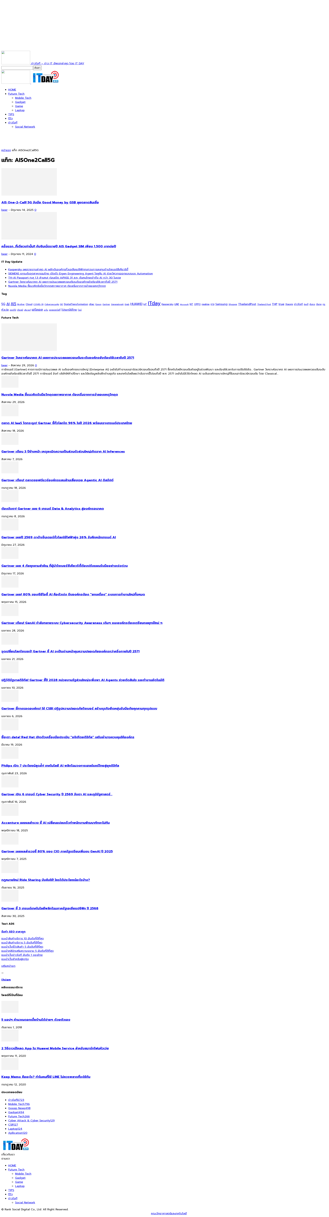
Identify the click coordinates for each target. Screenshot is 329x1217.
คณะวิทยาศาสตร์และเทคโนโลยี (169, 1214)
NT (191, 304)
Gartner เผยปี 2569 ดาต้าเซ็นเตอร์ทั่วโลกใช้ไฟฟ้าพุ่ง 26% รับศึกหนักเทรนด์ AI (58, 537)
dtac (91, 304)
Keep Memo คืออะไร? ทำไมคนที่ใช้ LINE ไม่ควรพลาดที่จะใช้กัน (45, 1076)
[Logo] (16, 83)
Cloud (29, 304)
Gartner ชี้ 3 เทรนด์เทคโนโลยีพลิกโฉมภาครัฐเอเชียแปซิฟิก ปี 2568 (49, 908)
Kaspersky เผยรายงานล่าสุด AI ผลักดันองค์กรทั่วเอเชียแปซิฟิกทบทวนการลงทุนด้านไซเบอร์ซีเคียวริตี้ (68, 269)
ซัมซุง (312, 304)
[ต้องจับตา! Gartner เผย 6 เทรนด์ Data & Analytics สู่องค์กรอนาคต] (10, 501)
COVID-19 (38, 304)
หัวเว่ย (5, 310)
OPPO (197, 304)
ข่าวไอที (12, 123)
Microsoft (184, 304)
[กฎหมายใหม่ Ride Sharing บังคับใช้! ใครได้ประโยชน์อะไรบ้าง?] (10, 872)
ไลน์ (80, 310)
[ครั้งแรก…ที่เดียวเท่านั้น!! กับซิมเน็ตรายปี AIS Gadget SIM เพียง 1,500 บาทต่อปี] (29, 239)
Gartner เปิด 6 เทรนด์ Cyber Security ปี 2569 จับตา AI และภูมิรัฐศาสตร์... (56, 794)
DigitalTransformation (76, 304)
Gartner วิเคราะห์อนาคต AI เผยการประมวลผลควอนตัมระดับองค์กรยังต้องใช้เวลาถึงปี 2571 (62, 282)
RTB (212, 304)
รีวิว (10, 118)
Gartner (106, 304)
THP (274, 304)
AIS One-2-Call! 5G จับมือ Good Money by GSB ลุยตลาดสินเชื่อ (50, 202)
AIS (13, 304)
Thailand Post (264, 304)
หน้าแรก (6, 150)
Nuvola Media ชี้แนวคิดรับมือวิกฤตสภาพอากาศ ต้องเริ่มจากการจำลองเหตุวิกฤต (57, 286)
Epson (98, 304)
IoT (145, 304)
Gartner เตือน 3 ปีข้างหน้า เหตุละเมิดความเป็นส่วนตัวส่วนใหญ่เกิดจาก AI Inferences (63, 451)
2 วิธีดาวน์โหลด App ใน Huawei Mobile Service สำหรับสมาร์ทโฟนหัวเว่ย (55, 1048)
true (281, 304)
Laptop (20, 110)
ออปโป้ (13, 310)
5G (3, 304)
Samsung (221, 304)
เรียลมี (20, 310)
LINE (176, 304)
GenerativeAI (117, 304)
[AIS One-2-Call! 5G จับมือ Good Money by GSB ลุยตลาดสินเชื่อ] (29, 195)
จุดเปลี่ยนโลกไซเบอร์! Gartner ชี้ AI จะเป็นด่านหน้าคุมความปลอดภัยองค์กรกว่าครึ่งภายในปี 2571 (70, 651)
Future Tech (16, 94)
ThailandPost (247, 304)
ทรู (324, 304)
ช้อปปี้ (306, 304)
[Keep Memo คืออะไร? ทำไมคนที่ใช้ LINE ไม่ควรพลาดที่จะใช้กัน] (10, 1069)
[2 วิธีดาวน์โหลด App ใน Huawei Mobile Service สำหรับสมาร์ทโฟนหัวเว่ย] (10, 1041)
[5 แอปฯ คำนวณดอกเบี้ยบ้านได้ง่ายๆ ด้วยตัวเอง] (10, 1012)
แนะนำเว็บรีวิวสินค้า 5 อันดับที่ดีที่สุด (22, 947)
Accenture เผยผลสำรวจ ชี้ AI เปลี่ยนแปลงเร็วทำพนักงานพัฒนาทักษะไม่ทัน (55, 822)
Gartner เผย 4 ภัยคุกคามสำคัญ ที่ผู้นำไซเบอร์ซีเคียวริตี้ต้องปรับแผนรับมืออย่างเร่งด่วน (64, 565)
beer (4, 210)
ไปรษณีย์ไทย (69, 310)
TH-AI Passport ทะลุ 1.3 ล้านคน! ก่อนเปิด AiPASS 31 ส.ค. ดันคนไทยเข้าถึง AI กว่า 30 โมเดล (64, 278)
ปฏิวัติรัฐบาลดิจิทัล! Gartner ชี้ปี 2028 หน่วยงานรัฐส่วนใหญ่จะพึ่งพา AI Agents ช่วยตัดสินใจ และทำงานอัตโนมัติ (82, 680)
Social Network (25, 127)
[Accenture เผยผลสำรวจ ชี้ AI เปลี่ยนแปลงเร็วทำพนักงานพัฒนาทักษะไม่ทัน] (10, 815)
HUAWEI (136, 304)
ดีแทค (319, 304)
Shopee (233, 304)
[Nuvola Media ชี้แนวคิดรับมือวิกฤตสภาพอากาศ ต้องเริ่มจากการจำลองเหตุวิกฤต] (10, 387)
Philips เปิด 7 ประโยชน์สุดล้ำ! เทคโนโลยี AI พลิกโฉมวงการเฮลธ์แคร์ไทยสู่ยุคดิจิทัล (60, 765)
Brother (21, 304)
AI (8, 304)
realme (206, 304)
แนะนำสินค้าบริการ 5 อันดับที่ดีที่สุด (21, 943)
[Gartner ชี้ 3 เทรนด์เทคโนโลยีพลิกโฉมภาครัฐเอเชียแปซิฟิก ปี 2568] (10, 901)
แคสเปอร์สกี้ (54, 310)
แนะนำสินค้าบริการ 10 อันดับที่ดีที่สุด (22, 939)
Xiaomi (289, 304)
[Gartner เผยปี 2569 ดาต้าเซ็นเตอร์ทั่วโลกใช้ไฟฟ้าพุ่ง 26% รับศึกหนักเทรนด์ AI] (10, 530)
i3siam (6, 980)
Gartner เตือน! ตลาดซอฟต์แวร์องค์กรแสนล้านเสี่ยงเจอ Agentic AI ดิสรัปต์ (57, 480)
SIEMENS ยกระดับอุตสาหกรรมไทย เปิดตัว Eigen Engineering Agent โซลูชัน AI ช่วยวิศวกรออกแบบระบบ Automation (80, 274)
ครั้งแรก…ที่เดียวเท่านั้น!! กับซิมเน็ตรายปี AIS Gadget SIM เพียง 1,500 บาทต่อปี (58, 246)
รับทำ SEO (38, 1214)
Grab (127, 304)
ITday (154, 303)
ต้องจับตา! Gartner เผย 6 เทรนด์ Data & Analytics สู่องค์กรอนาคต (52, 508)
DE (61, 304)
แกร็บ (46, 310)
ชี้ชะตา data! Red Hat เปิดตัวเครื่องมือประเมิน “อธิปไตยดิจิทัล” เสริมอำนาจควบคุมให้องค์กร (67, 737)
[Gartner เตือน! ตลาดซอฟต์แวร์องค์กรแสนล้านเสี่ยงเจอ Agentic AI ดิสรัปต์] (10, 472)
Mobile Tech (23, 98)
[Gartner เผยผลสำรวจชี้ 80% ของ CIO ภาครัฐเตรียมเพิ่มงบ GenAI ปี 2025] (10, 844)
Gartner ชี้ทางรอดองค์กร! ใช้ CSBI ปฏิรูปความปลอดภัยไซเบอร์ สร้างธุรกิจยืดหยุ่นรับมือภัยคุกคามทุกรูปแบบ (79, 708)
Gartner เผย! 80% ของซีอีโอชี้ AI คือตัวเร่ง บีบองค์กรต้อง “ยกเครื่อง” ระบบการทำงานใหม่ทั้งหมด (73, 594)
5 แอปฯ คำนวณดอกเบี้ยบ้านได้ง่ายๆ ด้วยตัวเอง (35, 1019)
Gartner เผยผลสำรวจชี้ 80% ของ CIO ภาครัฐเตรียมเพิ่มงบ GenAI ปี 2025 (57, 851)
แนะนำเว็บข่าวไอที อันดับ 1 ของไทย (22, 955)
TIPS (11, 114)
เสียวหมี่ (27, 310)
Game (19, 106)
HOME (12, 90)
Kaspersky (167, 304)
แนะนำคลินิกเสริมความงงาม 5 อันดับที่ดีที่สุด (27, 951)
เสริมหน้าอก (8, 966)
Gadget (20, 102)
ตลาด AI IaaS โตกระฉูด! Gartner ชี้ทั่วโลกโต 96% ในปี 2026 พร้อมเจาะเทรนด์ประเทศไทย (66, 423)
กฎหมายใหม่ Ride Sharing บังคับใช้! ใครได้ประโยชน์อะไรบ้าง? (45, 879)
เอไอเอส (37, 309)
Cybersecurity (52, 304)
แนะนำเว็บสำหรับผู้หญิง (15, 959)
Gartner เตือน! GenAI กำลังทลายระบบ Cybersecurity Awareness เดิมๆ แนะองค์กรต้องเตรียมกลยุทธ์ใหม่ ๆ (81, 623)
